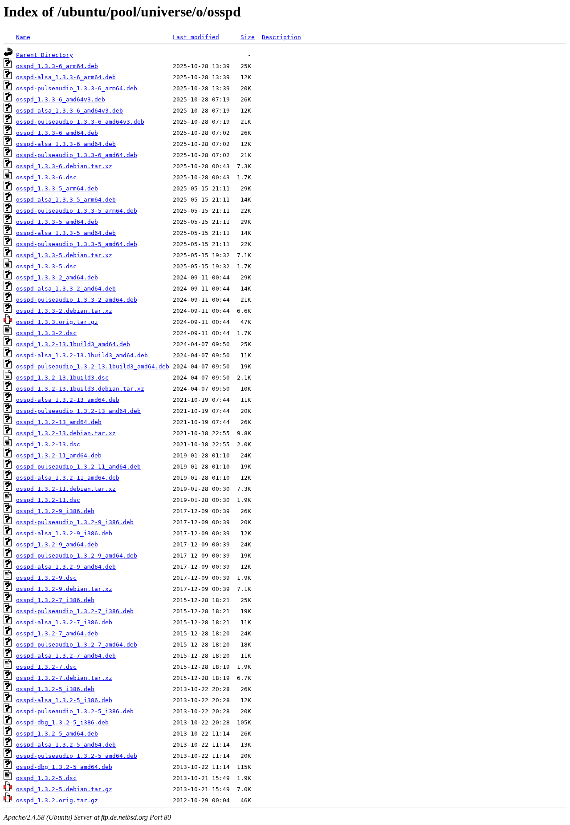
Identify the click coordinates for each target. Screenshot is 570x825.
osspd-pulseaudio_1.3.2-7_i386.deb (75, 611)
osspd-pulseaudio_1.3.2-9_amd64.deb (76, 555)
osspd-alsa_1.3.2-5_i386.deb (64, 700)
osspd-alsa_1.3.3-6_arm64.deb (66, 77)
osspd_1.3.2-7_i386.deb (55, 600)
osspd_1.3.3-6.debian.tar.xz (64, 166)
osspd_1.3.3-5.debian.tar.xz (64, 255)
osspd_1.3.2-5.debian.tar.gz (64, 789)
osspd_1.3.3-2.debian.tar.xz (64, 310)
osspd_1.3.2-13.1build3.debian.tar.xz (80, 388)
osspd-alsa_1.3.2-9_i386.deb (64, 533)
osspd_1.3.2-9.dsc (46, 577)
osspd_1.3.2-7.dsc (46, 666)
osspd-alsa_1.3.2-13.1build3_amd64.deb (82, 355)
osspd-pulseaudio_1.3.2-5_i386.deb (75, 711)
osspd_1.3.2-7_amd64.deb (57, 633)
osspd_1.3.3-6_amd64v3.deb (60, 99)
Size (247, 37)
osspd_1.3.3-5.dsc (46, 266)
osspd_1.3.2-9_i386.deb (55, 511)
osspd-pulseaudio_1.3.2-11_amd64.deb (78, 466)
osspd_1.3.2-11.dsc (48, 500)
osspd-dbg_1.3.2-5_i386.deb (62, 722)
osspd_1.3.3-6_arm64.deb (57, 66)
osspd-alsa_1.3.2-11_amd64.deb (67, 477)
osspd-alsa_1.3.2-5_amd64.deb (66, 744)
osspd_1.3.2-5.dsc (46, 778)
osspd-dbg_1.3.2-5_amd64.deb (64, 767)
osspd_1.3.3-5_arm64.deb (57, 188)
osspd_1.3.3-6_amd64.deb (57, 132)
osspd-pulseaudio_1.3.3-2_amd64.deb (76, 299)
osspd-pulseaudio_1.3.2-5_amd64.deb (76, 755)
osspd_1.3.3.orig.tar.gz (57, 322)
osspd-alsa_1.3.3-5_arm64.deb (66, 199)
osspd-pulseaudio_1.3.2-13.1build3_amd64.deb (92, 366)
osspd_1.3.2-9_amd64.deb (57, 544)
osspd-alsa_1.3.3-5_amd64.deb (66, 233)
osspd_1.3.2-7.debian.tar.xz (64, 678)
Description (281, 37)
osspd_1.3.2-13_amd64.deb (59, 422)
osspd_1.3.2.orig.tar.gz (57, 800)
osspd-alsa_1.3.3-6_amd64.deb (66, 144)
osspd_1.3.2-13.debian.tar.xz (66, 433)
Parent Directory (44, 55)
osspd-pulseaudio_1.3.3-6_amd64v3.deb (80, 121)
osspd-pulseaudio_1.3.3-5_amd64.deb (76, 244)
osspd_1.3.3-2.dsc (46, 333)
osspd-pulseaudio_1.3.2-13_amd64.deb (78, 411)
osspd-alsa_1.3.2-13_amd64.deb (67, 399)
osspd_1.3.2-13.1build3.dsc (62, 377)
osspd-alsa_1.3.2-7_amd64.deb (66, 655)
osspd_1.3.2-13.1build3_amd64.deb (73, 344)
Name (23, 37)
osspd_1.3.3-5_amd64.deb (57, 221)
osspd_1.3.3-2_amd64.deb (57, 277)
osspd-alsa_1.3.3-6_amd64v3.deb (69, 110)
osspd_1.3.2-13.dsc (48, 444)
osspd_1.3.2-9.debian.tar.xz (64, 589)
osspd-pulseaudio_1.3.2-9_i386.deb (75, 522)
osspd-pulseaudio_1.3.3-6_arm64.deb (76, 88)
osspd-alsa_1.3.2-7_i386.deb (64, 622)
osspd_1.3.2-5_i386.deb (55, 689)
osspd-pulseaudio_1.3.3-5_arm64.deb (76, 210)
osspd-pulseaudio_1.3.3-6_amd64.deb (76, 155)
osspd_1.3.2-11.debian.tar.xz (66, 488)
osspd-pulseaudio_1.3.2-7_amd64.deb (76, 644)
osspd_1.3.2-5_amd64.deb (57, 733)
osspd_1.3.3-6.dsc (46, 177)
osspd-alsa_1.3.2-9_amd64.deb (66, 566)
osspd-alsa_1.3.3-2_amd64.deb (66, 288)
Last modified (196, 37)
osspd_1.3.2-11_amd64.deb (59, 455)
